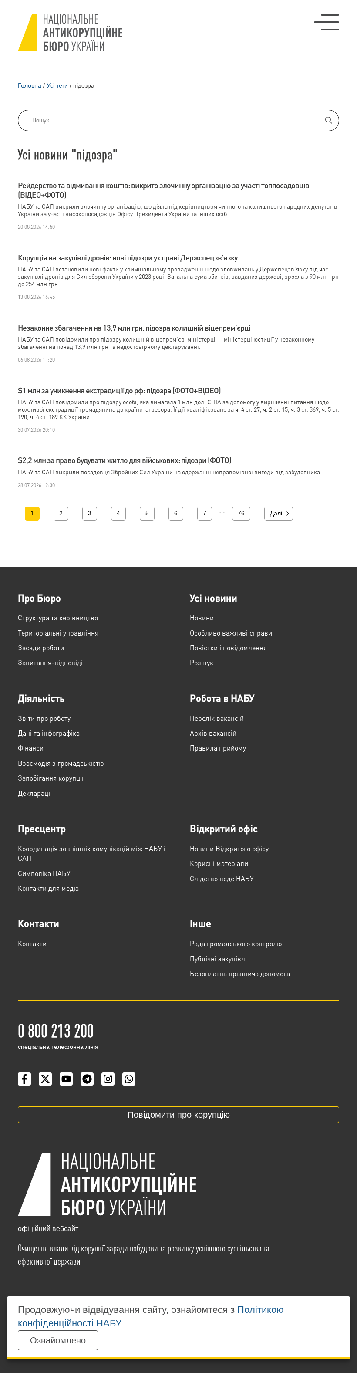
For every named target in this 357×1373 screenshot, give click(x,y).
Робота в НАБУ (222, 698)
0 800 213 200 (56, 1030)
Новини (202, 617)
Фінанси (31, 747)
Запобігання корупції (51, 777)
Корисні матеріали (219, 863)
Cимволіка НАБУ (44, 873)
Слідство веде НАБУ (222, 878)
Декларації (35, 793)
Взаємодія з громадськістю (61, 763)
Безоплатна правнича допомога (240, 973)
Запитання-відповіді (50, 662)
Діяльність (41, 698)
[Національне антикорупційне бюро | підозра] (70, 32)
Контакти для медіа (48, 888)
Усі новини (213, 598)
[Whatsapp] (128, 1079)
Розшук (201, 662)
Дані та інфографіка (49, 732)
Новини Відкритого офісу (229, 848)
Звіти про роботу (44, 718)
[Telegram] (87, 1079)
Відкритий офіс (224, 828)
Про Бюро (39, 598)
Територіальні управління (58, 632)
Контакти (38, 923)
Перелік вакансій (217, 718)
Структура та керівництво (58, 617)
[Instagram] (108, 1079)
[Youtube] (66, 1079)
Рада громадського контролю (236, 943)
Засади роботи (41, 647)
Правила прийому (218, 747)
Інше (200, 923)
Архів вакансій (213, 732)
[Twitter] (45, 1079)
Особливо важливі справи (231, 632)
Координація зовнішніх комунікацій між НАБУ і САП (91, 853)
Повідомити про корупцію (179, 1114)
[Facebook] (24, 1079)
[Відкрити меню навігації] (326, 22)
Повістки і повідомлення (228, 647)
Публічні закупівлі (218, 958)
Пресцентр (42, 828)
